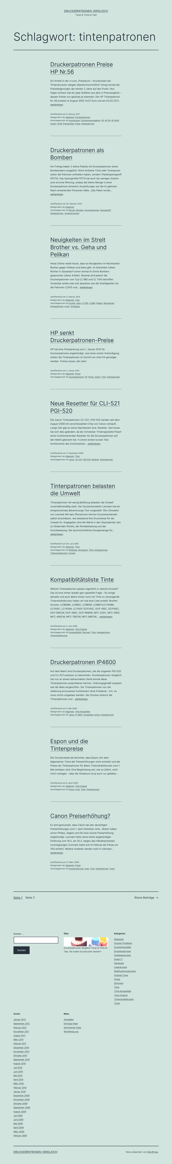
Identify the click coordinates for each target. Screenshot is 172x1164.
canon (71, 459)
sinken (97, 377)
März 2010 (18, 1083)
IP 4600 (78, 715)
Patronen (86, 632)
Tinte (77, 300)
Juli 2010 (17, 1067)
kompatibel (88, 715)
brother (72, 303)
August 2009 (19, 1111)
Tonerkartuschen (71, 213)
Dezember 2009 (21, 1095)
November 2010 (21, 1051)
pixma (97, 715)
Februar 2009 (20, 1135)
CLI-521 (78, 459)
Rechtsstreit (109, 303)
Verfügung (75, 306)
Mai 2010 (17, 1075)
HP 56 (107, 120)
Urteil (66, 306)
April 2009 (18, 1127)
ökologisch (83, 550)
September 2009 (21, 1107)
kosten (53, 124)
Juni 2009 (18, 1119)
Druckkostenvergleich (90, 120)
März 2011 (18, 1039)
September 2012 (21, 1023)
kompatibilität (75, 632)
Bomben (79, 210)
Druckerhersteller (122, 947)
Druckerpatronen (82, 117)
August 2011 (19, 1035)
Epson (71, 789)
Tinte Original (81, 629)
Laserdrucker (120, 967)
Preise (77, 124)
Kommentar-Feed (72, 1027)
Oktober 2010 (20, 1055)
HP (102, 120)
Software (118, 983)
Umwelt (71, 553)
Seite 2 (30, 897)
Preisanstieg (68, 124)
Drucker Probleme (123, 943)
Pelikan (99, 303)
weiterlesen (56, 104)
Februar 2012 (19, 1027)
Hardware (119, 963)
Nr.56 (59, 124)
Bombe (72, 210)
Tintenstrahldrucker (58, 553)
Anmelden (69, 1019)
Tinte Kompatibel (82, 711)
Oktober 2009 (20, 1103)
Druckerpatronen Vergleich (86, 11)
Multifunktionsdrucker (125, 971)
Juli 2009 (17, 1115)
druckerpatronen (91, 210)
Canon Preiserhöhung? (80, 815)
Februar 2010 (19, 1087)
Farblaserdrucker (122, 955)
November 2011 (21, 1031)
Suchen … (18, 934)
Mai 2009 (18, 1123)
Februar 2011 (19, 1043)
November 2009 (21, 1099)
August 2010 (19, 1063)
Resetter (95, 459)
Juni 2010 (18, 1071)
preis (77, 789)
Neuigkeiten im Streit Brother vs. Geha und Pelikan (78, 247)
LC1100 (85, 303)
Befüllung (73, 550)
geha (78, 303)
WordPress (152, 1152)
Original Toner (121, 975)
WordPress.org (71, 1031)
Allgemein (69, 117)
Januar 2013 (19, 1019)
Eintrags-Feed (71, 1023)
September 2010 (21, 1059)
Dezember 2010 (21, 1047)
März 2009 (18, 1131)
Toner (112, 868)
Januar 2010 (19, 1091)
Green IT (118, 959)
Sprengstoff (105, 210)
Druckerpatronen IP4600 (83, 662)
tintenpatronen (87, 124)
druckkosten (74, 120)
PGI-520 (87, 459)
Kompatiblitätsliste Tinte (82, 579)
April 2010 (18, 1079)
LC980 (92, 303)
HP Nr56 (115, 120)
